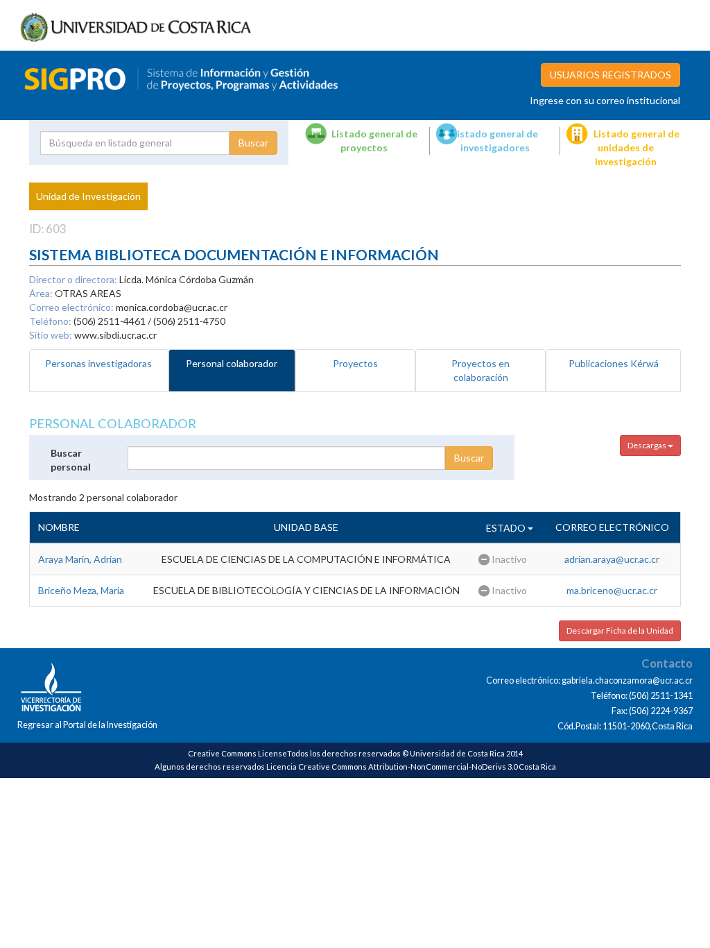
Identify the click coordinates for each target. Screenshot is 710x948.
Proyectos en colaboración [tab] (480, 370)
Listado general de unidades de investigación (636, 147)
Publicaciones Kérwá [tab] (614, 363)
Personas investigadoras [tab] (98, 363)
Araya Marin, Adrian (80, 559)
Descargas (647, 445)
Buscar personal (71, 460)
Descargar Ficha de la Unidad (619, 630)
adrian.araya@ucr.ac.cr (611, 559)
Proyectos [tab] (355, 363)
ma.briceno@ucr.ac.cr (611, 590)
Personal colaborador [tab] (231, 363)
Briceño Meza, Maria (81, 590)
